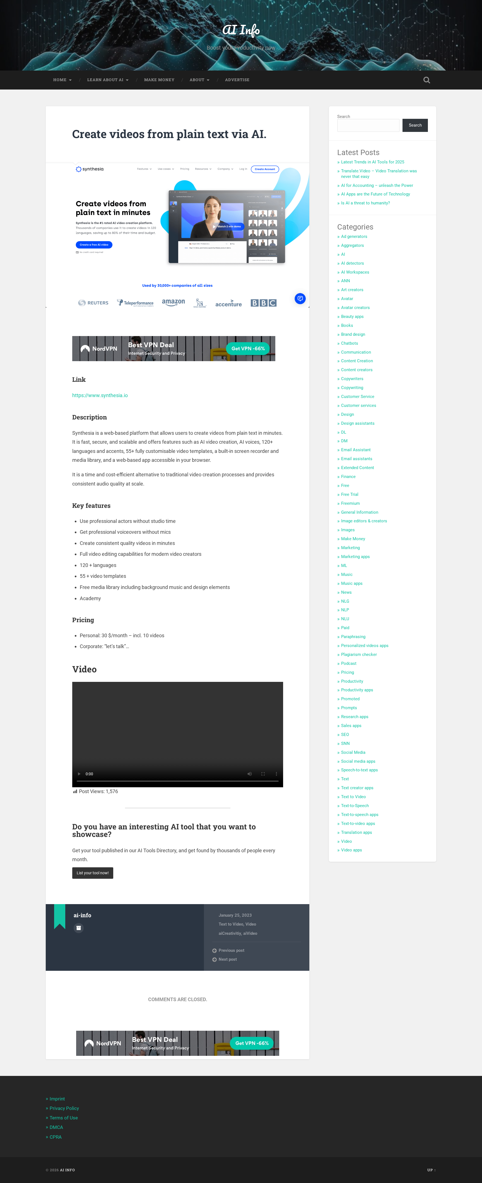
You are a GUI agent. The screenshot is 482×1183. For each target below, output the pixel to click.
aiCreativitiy (230, 933)
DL (343, 432)
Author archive (79, 928)
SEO (345, 734)
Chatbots (349, 343)
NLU (345, 618)
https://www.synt (91, 395)
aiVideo (250, 933)
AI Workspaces (355, 272)
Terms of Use (64, 1118)
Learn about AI (105, 79)
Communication (356, 352)
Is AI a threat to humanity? (365, 203)
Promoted (350, 698)
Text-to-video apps (358, 823)
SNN (345, 743)
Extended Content (357, 467)
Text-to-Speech (355, 805)
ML (344, 565)
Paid (345, 627)
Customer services (358, 405)
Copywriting (352, 387)
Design (347, 414)
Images (348, 529)
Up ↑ (431, 1170)
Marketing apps (355, 556)
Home (60, 79)
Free (345, 485)
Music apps (352, 583)
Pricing (347, 672)
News (346, 592)
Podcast (348, 663)
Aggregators (352, 245)
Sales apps (351, 725)
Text (345, 778)
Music (347, 574)
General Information (359, 512)
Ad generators (354, 236)
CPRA (56, 1137)
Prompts (349, 707)
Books (347, 325)
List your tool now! (93, 873)
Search (343, 116)
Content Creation (357, 360)
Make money (159, 79)
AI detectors (352, 263)
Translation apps (356, 832)
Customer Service (357, 396)
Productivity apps (357, 689)
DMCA (56, 1127)
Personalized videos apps (365, 645)
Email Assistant (356, 449)
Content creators (357, 369)
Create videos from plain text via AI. (169, 133)
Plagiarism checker (359, 654)
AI (343, 254)
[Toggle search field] (426, 80)
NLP (345, 609)
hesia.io (119, 395)
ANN (345, 280)
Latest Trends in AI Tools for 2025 (372, 162)
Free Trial (349, 494)
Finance (348, 476)
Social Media (353, 752)
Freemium (350, 503)
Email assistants (356, 458)
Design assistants (358, 423)
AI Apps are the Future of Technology (375, 194)
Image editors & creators (364, 520)
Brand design (353, 334)
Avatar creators (355, 307)
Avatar (347, 298)
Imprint (57, 1099)
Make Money (353, 538)
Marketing (350, 547)
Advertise (237, 79)
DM (344, 440)
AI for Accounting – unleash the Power (377, 185)
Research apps (354, 716)
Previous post (231, 950)
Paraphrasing (353, 636)
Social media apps (358, 761)
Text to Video (231, 924)
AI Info (241, 29)
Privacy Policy (64, 1108)
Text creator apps (357, 787)
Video (250, 924)
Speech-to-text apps (359, 769)
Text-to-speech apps (360, 814)
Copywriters (352, 378)
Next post (228, 959)
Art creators (352, 289)
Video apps (351, 850)
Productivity (352, 681)
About (197, 79)
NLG (345, 601)
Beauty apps (352, 316)
